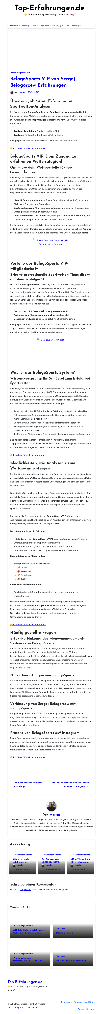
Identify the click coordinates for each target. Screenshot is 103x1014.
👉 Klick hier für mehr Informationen (28, 148)
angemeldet (25, 889)
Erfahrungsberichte (20, 73)
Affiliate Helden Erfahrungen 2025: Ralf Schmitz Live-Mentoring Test (29, 933)
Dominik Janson (64, 933)
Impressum (66, 1002)
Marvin (22, 92)
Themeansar (31, 1007)
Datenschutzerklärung (84, 1002)
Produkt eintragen (86, 1009)
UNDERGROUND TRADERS (71, 961)
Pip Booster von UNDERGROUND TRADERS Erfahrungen (28, 961)
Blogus (18, 1007)
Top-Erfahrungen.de (49, 8)
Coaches (61, 928)
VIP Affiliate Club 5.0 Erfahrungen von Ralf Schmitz (80, 862)
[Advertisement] (52, 50)
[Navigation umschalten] (8, 10)
